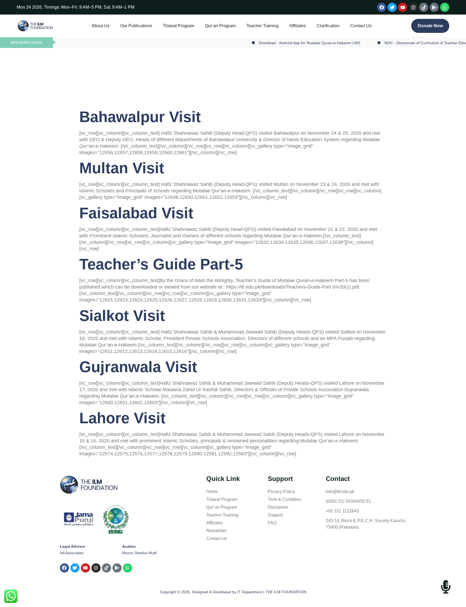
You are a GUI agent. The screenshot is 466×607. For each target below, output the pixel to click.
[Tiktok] (423, 7)
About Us (100, 25)
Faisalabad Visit (136, 212)
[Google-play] (434, 7)
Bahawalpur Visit (140, 116)
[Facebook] (381, 7)
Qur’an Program (220, 25)
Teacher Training (262, 25)
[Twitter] (392, 7)
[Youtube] (402, 7)
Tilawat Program (178, 25)
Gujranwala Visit (138, 366)
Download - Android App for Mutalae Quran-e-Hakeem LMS (295, 43)
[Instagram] (413, 7)
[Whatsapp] (444, 7)
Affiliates (297, 25)
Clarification (328, 25)
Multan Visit (121, 167)
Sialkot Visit (122, 315)
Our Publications (136, 25)
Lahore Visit (122, 418)
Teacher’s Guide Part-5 (161, 264)
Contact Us (361, 25)
